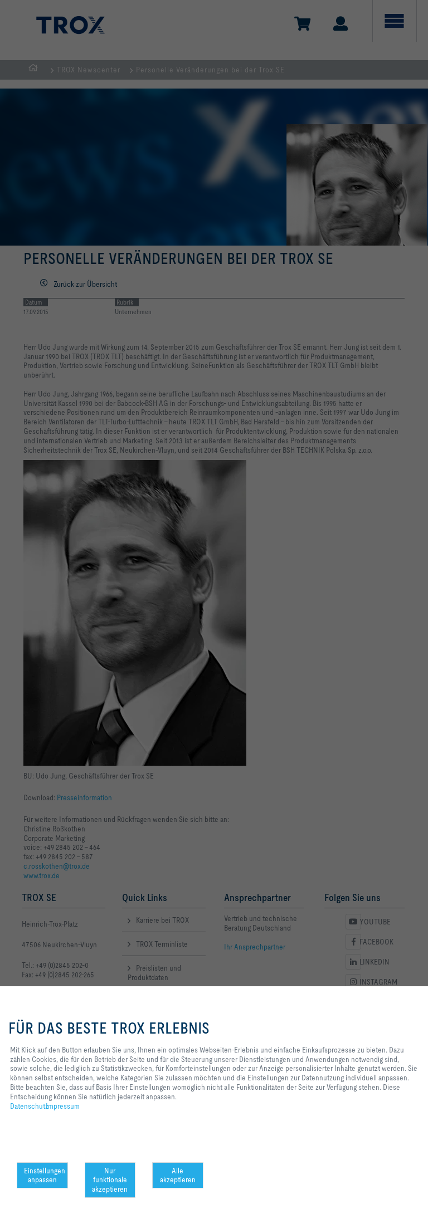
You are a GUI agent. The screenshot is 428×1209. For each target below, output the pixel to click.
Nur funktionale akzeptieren (110, 1180)
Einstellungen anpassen (44, 1175)
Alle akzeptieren (178, 1175)
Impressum (63, 1106)
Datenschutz (29, 1106)
